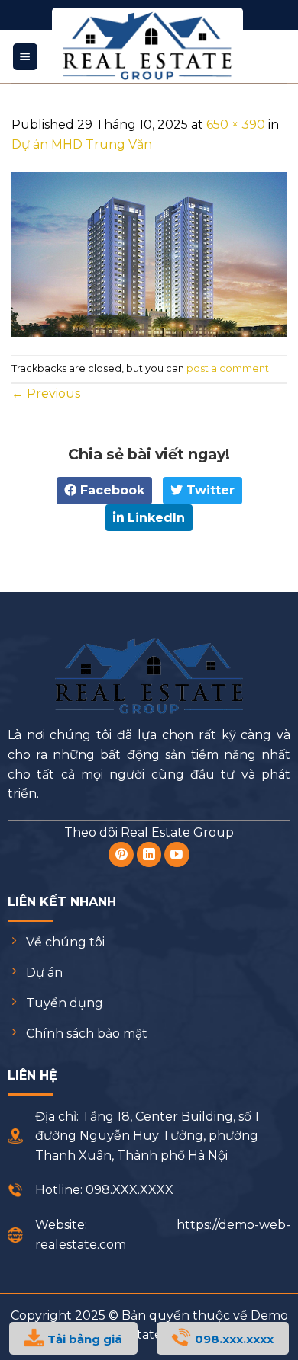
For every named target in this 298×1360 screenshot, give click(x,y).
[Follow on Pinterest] (121, 854)
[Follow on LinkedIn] (149, 854)
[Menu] (25, 56)
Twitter (209, 490)
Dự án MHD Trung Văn (81, 144)
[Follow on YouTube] (176, 854)
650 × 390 (235, 124)
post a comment (227, 368)
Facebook (110, 490)
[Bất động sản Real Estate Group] (147, 46)
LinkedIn (154, 517)
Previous (45, 393)
